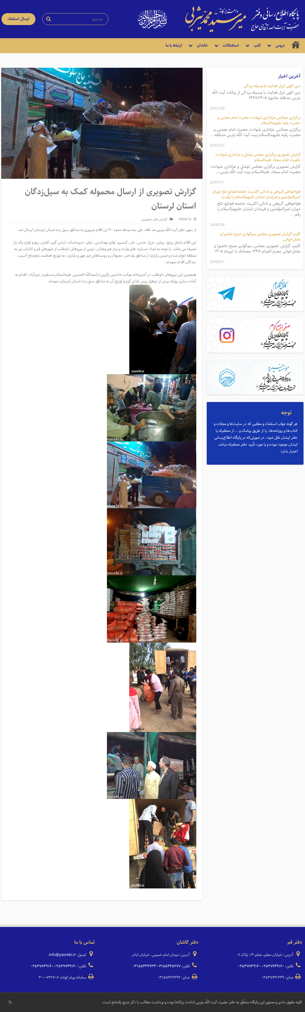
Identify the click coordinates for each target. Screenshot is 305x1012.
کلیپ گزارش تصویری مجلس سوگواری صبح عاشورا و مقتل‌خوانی (260, 237)
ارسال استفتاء (18, 19)
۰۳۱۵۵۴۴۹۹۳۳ (144, 966)
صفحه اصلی (296, 45)
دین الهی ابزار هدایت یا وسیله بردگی (272, 86)
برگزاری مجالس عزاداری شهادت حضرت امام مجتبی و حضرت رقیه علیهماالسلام (259, 120)
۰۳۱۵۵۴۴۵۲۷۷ (168, 966)
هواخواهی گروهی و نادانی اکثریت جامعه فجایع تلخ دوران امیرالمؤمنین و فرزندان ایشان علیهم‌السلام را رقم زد (256, 194)
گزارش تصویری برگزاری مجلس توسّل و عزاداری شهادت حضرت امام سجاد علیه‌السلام (258, 157)
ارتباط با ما (174, 45)
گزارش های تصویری (154, 219)
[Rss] (10, 1002)
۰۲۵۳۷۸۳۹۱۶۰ (249, 966)
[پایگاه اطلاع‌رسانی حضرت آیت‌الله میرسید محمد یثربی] (242, 19)
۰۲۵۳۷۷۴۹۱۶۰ (273, 966)
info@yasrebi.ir (62, 954)
